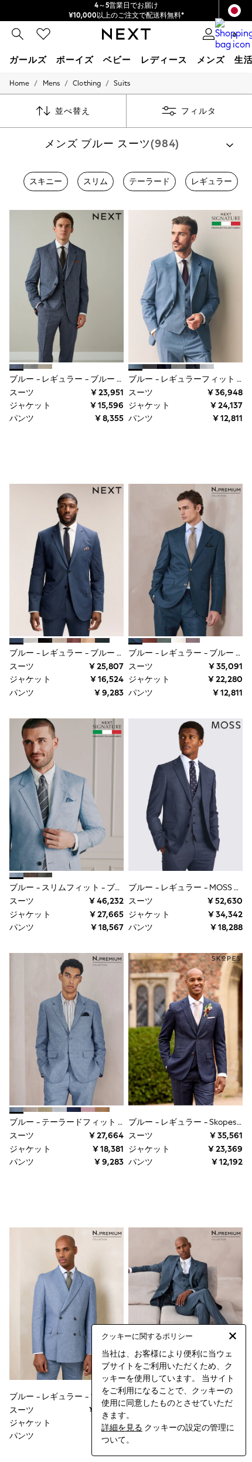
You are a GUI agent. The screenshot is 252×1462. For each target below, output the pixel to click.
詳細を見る (121, 1428)
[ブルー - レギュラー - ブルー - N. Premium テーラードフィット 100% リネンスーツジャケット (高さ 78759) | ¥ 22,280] (185, 560)
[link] (17, 34)
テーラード (149, 181)
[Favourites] (43, 34)
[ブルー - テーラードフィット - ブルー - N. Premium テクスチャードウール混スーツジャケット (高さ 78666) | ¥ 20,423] (185, 1303)
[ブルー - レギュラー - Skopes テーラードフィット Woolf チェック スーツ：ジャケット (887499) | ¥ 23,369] (185, 1029)
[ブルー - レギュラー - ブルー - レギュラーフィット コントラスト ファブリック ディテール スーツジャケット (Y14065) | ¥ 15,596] (66, 286)
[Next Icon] (126, 34)
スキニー (45, 181)
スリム (95, 181)
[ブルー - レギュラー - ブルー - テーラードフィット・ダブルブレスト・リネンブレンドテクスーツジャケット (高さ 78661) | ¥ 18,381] (66, 1303)
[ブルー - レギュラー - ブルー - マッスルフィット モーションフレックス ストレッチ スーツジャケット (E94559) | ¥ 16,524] (66, 560)
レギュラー (211, 181)
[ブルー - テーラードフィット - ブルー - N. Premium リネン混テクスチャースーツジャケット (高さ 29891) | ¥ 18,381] (66, 1029)
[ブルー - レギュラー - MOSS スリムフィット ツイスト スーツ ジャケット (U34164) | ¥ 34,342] (185, 794)
